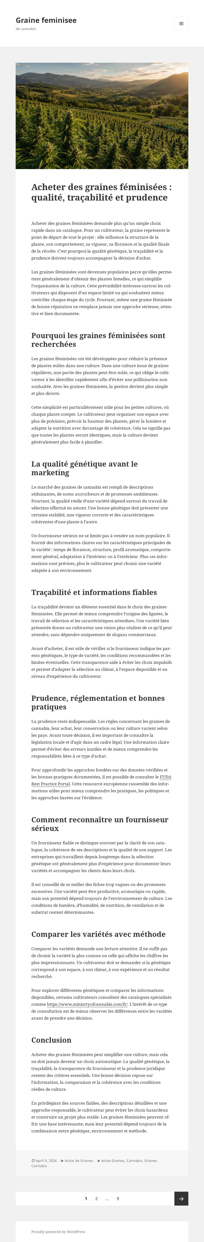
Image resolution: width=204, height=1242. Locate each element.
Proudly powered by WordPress (58, 1231)
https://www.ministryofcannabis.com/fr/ (87, 1004)
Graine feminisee (46, 20)
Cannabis (134, 1160)
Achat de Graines (79, 1160)
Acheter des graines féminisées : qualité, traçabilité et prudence (101, 192)
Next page (181, 1199)
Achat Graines (113, 1160)
